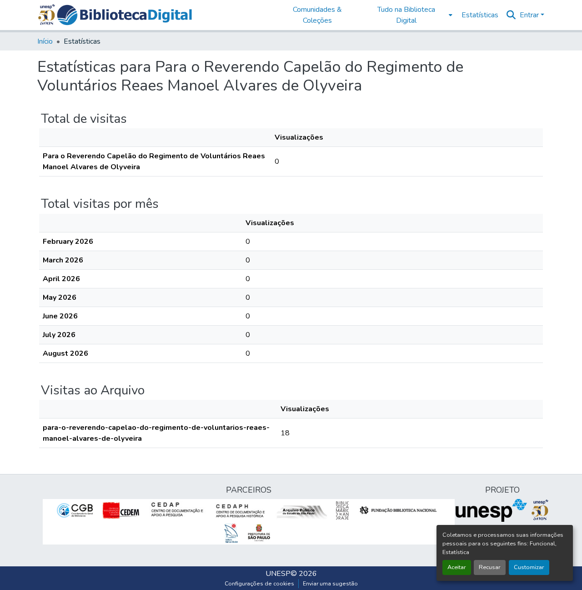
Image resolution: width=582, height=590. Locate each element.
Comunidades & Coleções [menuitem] (317, 15)
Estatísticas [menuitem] (480, 15)
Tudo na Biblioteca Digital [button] (406, 15)
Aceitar (456, 567)
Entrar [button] (530, 15)
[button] (124, 15)
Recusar (490, 567)
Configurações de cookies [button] (259, 583)
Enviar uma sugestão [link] (330, 583)
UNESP (278, 574)
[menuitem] (409, 15)
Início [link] (45, 41)
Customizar (529, 567)
